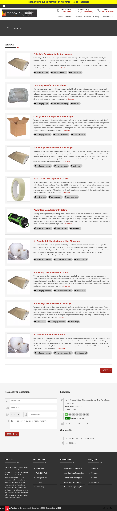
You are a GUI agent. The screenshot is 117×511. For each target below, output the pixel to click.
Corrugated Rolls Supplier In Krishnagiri (53, 116)
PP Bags (39, 482)
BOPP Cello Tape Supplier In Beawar (51, 179)
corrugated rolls (79, 135)
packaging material (43, 135)
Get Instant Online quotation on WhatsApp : (58, 2)
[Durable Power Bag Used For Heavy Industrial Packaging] (18, 221)
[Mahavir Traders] (19, 13)
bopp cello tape (72, 197)
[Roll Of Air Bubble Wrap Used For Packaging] (18, 252)
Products (78, 17)
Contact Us (105, 17)
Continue (64, 68)
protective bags (62, 166)
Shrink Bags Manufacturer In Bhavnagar (53, 148)
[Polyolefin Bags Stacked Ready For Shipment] (18, 65)
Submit (10, 434)
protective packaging (64, 259)
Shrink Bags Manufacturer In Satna (50, 272)
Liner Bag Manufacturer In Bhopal (49, 85)
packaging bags (42, 72)
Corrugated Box (41, 478)
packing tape (41, 197)
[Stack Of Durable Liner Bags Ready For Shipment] (18, 96)
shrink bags (77, 166)
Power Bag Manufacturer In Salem (50, 210)
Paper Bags (40, 487)
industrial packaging (60, 104)
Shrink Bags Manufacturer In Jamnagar (52, 303)
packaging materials (44, 166)
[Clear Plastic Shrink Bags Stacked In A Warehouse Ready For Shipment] (18, 314)
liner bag (76, 104)
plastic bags (41, 322)
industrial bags (62, 228)
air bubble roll (82, 259)
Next (105, 370)
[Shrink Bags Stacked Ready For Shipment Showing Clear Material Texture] (18, 158)
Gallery (96, 17)
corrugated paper (62, 135)
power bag (76, 228)
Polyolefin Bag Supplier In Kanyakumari (52, 54)
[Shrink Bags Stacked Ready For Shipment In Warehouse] (18, 283)
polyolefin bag (76, 72)
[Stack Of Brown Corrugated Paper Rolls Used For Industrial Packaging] (18, 127)
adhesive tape (56, 197)
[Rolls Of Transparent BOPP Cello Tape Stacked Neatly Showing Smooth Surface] (18, 190)
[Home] (4, 6)
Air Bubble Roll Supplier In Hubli (49, 334)
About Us (68, 17)
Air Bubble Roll (41, 473)
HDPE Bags (40, 468)
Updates (87, 17)
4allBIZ (58, 508)
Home (60, 17)
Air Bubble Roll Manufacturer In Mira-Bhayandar (56, 241)
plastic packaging (59, 72)
